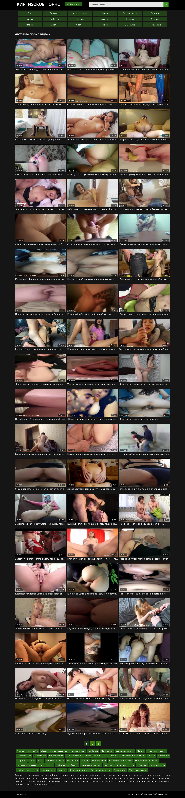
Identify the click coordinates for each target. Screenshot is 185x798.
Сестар (151, 755)
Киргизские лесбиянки (146, 760)
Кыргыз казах (24, 755)
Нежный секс (48, 770)
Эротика (155, 13)
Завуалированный (125, 751)
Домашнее (55, 13)
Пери (32, 760)
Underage (93, 751)
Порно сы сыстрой (156, 751)
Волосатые (130, 25)
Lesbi (35, 770)
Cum (40, 760)
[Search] (166, 4)
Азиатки (29, 19)
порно (39, 4)
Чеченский (107, 751)
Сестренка (163, 755)
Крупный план (158, 765)
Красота (62, 770)
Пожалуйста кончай (100, 770)
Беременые (40, 755)
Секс (30, 13)
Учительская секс (138, 770)
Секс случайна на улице (132, 755)
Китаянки (80, 25)
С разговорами (80, 13)
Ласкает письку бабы (27, 751)
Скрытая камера (130, 13)
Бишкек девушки (55, 760)
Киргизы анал (99, 760)
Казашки (80, 19)
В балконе (142, 765)
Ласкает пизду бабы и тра (54, 751)
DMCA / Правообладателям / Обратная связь (147, 794)
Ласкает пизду (78, 751)
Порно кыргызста (125, 765)
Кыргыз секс (22, 794)
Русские (130, 19)
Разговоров (120, 770)
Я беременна (56, 755)
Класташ (108, 765)
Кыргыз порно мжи (95, 755)
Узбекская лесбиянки (67, 765)
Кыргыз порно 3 (74, 755)
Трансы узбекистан (91, 765)
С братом (21, 760)
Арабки (104, 19)
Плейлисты (75, 4)
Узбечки (55, 19)
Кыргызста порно (78, 770)
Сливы (105, 13)
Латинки (155, 19)
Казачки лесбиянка (26, 765)
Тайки (105, 25)
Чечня (140, 751)
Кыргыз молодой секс (120, 760)
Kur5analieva (23, 770)
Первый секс (155, 25)
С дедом (113, 755)
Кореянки (54, 25)
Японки (29, 25)
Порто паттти (46, 765)
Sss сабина (72, 760)
